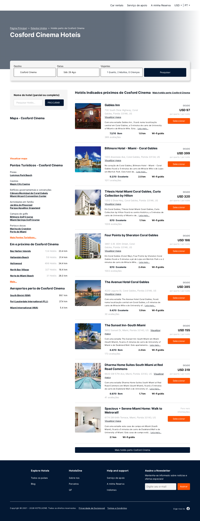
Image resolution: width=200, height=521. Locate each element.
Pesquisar (165, 72)
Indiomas (111, 490)
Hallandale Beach (19, 257)
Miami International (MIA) (24, 307)
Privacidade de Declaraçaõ (92, 508)
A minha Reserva (161, 5)
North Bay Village (19, 269)
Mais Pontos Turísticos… (23, 237)
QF (70, 490)
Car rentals (116, 5)
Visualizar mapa (18, 158)
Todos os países (39, 478)
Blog (33, 483)
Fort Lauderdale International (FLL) (29, 301)
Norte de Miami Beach (22, 275)
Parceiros (74, 483)
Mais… (13, 281)
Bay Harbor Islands (20, 251)
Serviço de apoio (137, 5)
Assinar (184, 486)
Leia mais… (143, 128)
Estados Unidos (39, 28)
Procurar (54, 102)
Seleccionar (179, 121)
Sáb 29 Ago (70, 72)
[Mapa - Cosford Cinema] (39, 138)
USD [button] (177, 5)
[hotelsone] (29, 5)
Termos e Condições (117, 508)
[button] (187, 5)
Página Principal (18, 28)
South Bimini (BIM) (20, 295)
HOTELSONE (41, 508)
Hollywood (16, 263)
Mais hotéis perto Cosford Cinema (171, 92)
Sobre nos (74, 478)
